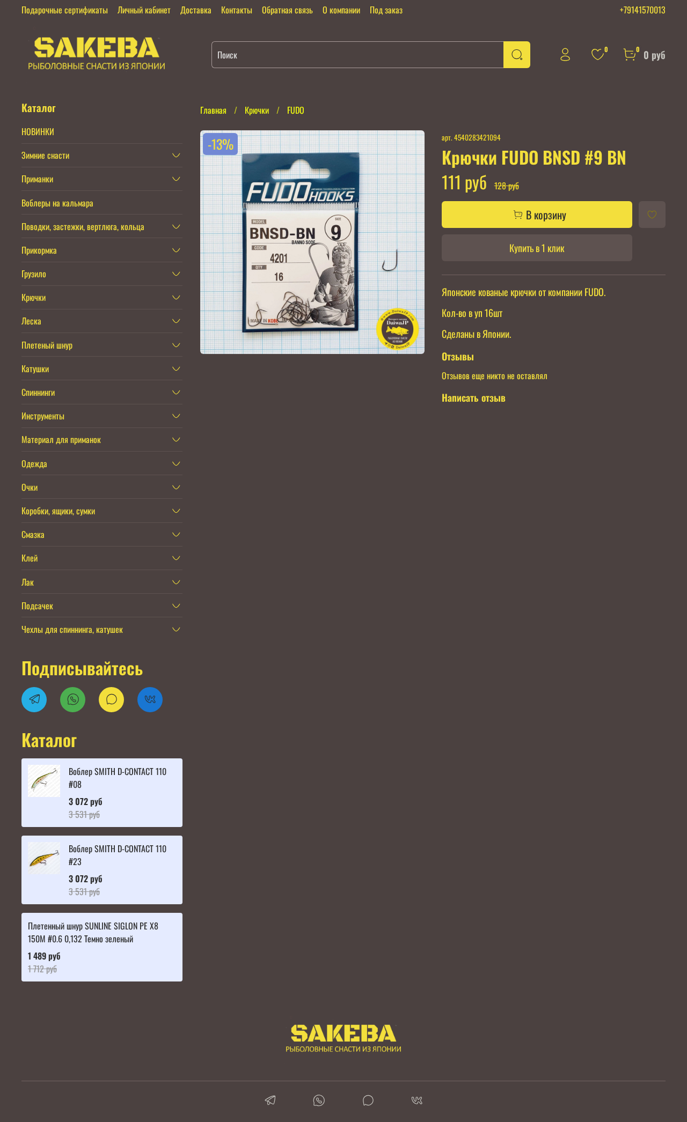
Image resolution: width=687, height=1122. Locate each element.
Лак (27, 581)
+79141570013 (643, 9)
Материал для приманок (61, 439)
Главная (213, 110)
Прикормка (39, 249)
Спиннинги (38, 392)
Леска (31, 320)
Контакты (236, 9)
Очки (29, 487)
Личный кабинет (144, 9)
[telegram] (270, 1101)
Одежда (34, 463)
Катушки (35, 368)
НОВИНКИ (37, 131)
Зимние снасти (45, 155)
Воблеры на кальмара (57, 202)
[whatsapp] (319, 1101)
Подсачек (37, 605)
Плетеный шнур (46, 344)
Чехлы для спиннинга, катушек (72, 629)
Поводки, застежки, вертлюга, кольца (82, 226)
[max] (368, 1101)
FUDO (295, 110)
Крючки (257, 110)
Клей (29, 557)
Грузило (33, 273)
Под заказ (386, 9)
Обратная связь (287, 9)
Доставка (195, 9)
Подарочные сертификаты (64, 9)
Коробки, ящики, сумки (58, 510)
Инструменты (42, 415)
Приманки (37, 178)
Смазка (33, 534)
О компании (341, 9)
